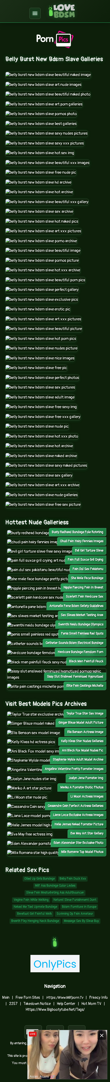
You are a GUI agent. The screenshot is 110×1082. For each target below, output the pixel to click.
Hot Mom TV (91, 1003)
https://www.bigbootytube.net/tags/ (55, 1009)
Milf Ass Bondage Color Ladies (55, 886)
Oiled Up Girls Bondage (39, 879)
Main (5, 997)
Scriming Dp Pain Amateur (75, 914)
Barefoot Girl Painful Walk (34, 914)
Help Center (66, 1003)
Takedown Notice (37, 1003)
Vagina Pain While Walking (31, 900)
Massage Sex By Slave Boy (81, 921)
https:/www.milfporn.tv (64, 997)
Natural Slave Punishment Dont (74, 900)
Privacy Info (98, 997)
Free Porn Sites (27, 997)
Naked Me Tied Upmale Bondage (35, 907)
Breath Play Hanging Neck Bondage (35, 921)
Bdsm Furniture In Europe (79, 907)
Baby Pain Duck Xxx (73, 879)
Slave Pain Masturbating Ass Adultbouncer (55, 893)
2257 (13, 1003)
